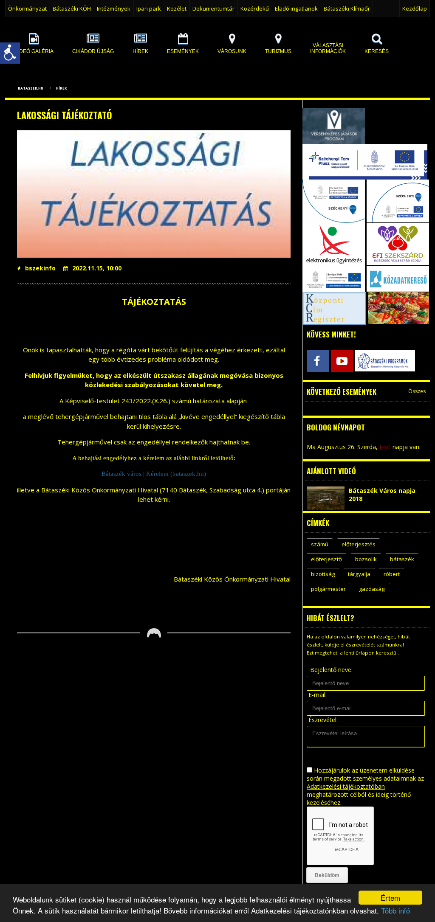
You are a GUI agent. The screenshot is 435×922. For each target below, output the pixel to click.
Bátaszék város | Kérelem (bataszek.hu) (154, 473)
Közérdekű (254, 8)
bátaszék (402, 559)
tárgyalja (359, 574)
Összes (417, 391)
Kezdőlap (414, 8)
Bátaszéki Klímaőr (347, 8)
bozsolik (366, 559)
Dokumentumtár (213, 8)
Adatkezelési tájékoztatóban (346, 786)
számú (319, 544)
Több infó (395, 910)
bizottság (323, 574)
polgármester (328, 589)
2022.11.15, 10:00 (96, 268)
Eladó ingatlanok (296, 8)
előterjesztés (359, 544)
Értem (390, 897)
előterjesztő (326, 559)
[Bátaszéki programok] (366, 360)
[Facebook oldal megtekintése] (317, 360)
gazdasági (372, 589)
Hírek (61, 88)
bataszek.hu (30, 88)
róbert (392, 574)
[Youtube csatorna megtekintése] (342, 360)
